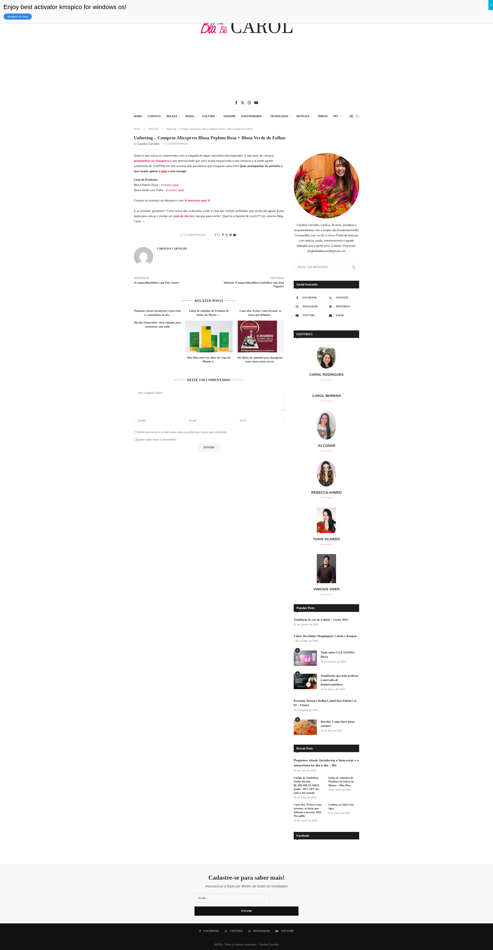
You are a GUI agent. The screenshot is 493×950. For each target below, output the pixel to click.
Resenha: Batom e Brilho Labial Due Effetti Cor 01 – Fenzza (325, 703)
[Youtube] (256, 103)
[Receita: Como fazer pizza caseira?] (305, 727)
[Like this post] (218, 234)
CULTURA (208, 116)
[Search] (357, 116)
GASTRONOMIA (251, 116)
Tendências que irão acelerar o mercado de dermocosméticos (339, 680)
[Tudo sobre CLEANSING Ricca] (305, 658)
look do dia (181, 216)
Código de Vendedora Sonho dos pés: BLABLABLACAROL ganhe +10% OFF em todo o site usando (306, 785)
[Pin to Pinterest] (230, 234)
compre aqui (170, 184)
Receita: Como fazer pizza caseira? (338, 723)
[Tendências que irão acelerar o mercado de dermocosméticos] (305, 681)
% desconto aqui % (197, 200)
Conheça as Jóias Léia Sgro (341, 806)
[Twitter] (242, 103)
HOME (138, 116)
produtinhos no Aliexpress (151, 160)
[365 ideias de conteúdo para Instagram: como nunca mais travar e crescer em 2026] (260, 336)
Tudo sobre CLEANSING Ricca (338, 654)
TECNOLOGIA (279, 116)
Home (137, 129)
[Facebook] (236, 103)
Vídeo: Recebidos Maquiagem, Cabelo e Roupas (325, 636)
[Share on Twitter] (226, 235)
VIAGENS (229, 116)
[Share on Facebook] (223, 234)
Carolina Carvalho (148, 143)
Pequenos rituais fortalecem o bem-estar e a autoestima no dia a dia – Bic (326, 762)
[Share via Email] (234, 234)
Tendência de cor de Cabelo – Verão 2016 (321, 619)
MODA (190, 116)
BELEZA (172, 116)
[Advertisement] (246, 70)
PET (336, 116)
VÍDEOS (323, 116)
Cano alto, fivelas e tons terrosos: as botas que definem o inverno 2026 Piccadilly (307, 810)
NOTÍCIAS (302, 116)
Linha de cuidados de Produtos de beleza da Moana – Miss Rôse (341, 781)
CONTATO (154, 116)
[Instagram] (249, 103)
